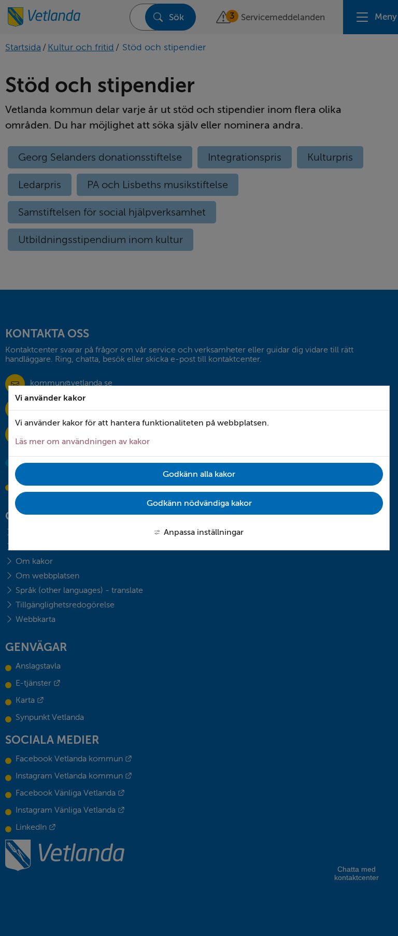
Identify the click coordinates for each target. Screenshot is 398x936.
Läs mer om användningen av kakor (82, 441)
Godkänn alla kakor (199, 474)
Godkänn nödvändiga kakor (199, 503)
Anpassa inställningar (204, 532)
